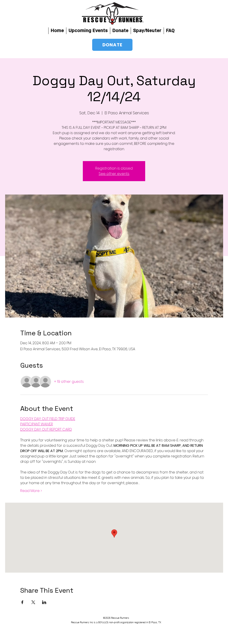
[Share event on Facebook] (22, 602)
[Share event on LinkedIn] (44, 602)
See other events (114, 173)
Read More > (31, 490)
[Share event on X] (33, 602)
